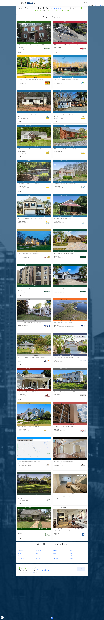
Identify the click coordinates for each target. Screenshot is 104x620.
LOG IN (78, 2)
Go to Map (81, 569)
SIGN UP (84, 2)
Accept (100, 5)
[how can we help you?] (2, 617)
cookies (94, 5)
